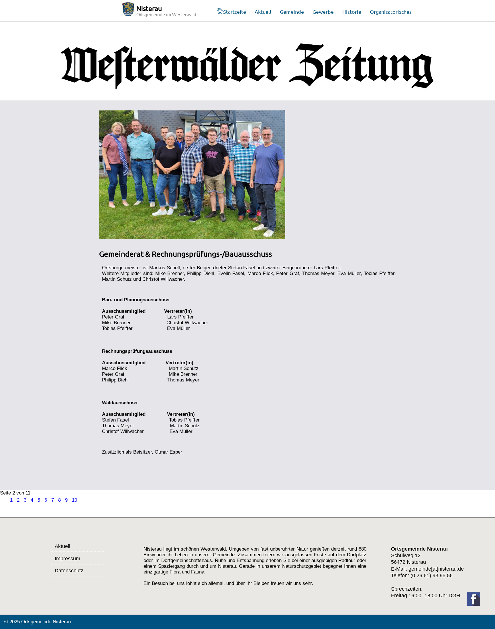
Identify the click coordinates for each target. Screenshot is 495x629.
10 (74, 500)
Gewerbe (323, 12)
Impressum (67, 558)
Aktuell (263, 12)
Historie (351, 12)
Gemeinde (292, 12)
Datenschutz (69, 570)
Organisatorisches (391, 12)
